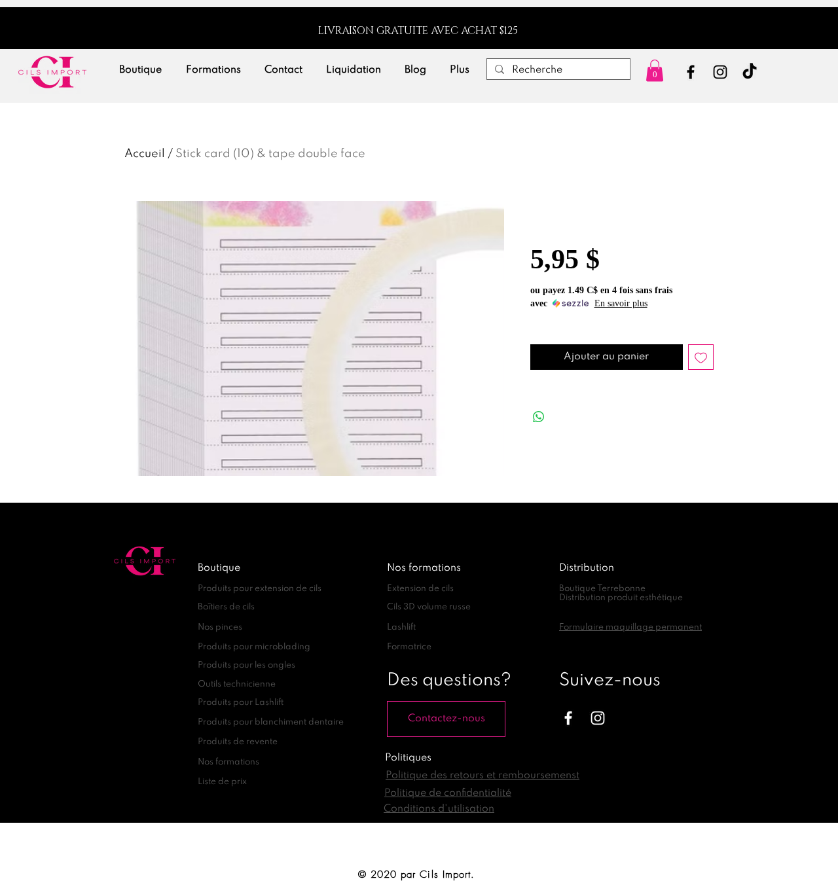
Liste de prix (222, 782)
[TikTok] (749, 72)
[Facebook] (691, 72)
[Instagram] (720, 72)
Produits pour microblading (254, 647)
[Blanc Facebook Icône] (568, 718)
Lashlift (401, 627)
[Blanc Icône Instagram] (598, 718)
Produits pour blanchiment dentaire (271, 722)
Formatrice (409, 647)
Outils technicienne (237, 684)
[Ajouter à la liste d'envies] (701, 357)
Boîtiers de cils (226, 607)
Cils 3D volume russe (429, 607)
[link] (655, 70)
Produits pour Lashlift (240, 702)
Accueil (144, 154)
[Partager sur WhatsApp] (539, 417)
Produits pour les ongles (246, 665)
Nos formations (228, 762)
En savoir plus (620, 303)
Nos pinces (220, 627)
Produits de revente (238, 742)
